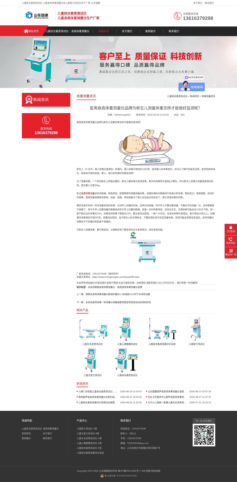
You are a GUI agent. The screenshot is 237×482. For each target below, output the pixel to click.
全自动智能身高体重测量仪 (101, 287)
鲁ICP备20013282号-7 (129, 471)
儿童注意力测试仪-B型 (88, 433)
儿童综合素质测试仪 (57, 31)
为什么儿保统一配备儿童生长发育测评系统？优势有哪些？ (167, 402)
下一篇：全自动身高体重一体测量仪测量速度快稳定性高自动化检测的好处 (114, 302)
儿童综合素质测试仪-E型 (89, 448)
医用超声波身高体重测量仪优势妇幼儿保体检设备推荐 (98, 397)
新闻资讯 (104, 31)
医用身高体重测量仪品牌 (129, 287)
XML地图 (146, 471)
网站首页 (33, 31)
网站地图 (155, 471)
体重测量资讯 (208, 96)
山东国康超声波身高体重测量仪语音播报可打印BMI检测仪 (167, 391)
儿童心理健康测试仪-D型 (89, 443)
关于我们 (197, 3)
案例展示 (150, 31)
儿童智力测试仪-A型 (87, 428)
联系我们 (209, 3)
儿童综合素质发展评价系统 (90, 453)
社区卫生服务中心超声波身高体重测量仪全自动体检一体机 (167, 397)
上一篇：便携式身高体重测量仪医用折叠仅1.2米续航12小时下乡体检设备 (113, 294)
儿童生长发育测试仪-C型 (89, 438)
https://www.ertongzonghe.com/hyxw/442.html (115, 277)
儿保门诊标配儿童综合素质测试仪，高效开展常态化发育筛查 (98, 391)
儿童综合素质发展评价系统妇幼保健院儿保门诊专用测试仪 (98, 402)
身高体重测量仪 (80, 31)
